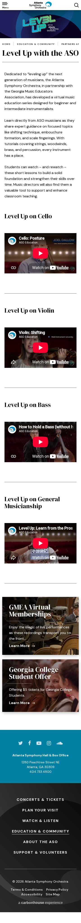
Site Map (53, 894)
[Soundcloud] (59, 743)
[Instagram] (49, 743)
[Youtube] (38, 743)
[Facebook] (29, 743)
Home (6, 44)
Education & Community (36, 44)
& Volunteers (41, 852)
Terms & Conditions (27, 890)
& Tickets (40, 799)
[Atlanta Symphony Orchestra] (40, 5)
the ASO (40, 841)
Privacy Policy (57, 890)
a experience (40, 903)
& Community (40, 831)
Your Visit (40, 810)
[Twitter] (20, 743)
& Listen (40, 820)
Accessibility (31, 894)
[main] (40, 370)
